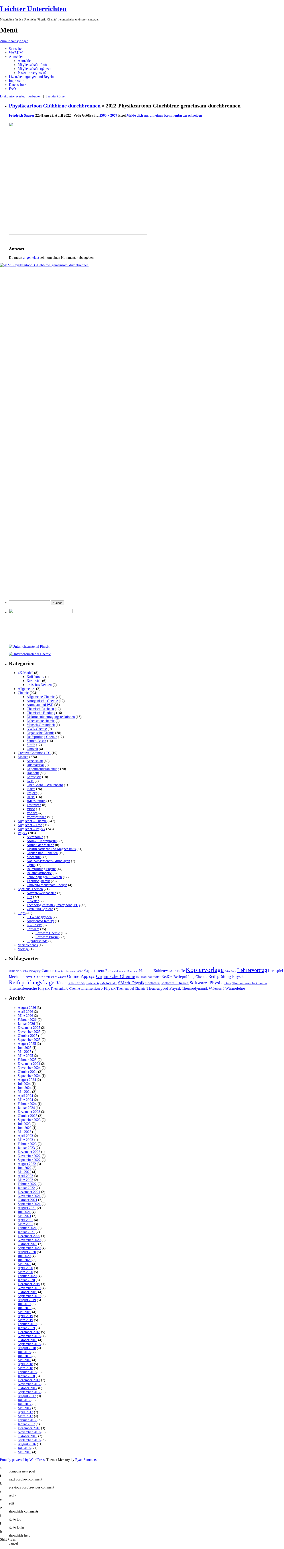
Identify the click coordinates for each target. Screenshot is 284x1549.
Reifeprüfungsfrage (31, 982)
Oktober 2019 (27, 1292)
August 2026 (27, 1007)
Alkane (14, 971)
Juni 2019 (25, 1308)
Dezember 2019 (29, 1284)
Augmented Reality (40, 921)
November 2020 (29, 1240)
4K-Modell (25, 673)
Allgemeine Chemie (41, 697)
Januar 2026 (26, 1023)
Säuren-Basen (36, 741)
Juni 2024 (25, 1088)
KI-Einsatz (34, 925)
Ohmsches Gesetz (55, 977)
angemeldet (31, 257)
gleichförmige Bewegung (125, 971)
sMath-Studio (36, 801)
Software (33, 929)
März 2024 (25, 1100)
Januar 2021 (26, 1232)
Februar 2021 (27, 1228)
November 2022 (29, 1156)
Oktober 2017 (27, 1388)
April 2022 (25, 1176)
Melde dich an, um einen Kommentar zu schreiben (164, 115)
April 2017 (25, 1412)
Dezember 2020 (29, 1236)
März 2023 (25, 1140)
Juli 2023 (24, 1124)
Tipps (22, 913)
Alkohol (24, 971)
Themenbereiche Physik (29, 988)
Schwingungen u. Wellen (44, 877)
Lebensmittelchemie (41, 721)
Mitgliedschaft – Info (32, 65)
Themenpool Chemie (131, 988)
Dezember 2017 (29, 1380)
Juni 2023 (25, 1128)
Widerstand (216, 988)
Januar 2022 (26, 1188)
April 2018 (25, 1364)
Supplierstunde (37, 941)
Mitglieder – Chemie (32, 821)
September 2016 (29, 1440)
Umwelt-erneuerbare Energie (47, 885)
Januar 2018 (26, 1376)
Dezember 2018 (29, 1332)
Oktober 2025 (27, 1035)
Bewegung (35, 971)
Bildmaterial (35, 765)
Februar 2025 (27, 1060)
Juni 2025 (25, 1048)
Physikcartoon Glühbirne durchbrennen (55, 106)
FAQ (12, 89)
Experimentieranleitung (43, 769)
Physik (22, 833)
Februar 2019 (27, 1324)
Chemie (23, 693)
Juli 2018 (24, 1352)
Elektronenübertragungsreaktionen (51, 717)
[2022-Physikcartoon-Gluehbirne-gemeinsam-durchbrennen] (78, 233)
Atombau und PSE (40, 705)
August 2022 (27, 1164)
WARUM (16, 53)
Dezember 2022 (29, 1152)
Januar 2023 (26, 1148)
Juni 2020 (25, 1260)
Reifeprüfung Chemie (42, 737)
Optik (31, 865)
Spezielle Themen (30, 889)
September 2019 (29, 1296)
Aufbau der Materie (40, 845)
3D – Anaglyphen (39, 917)
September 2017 (29, 1392)
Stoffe (31, 745)
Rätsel (31, 797)
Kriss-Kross (230, 971)
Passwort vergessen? (32, 73)
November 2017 (29, 1384)
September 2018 (29, 1344)
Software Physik (47, 937)
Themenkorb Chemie (65, 988)
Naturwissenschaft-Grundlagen (48, 861)
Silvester (33, 901)
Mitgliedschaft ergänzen (34, 69)
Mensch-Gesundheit (41, 725)
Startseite (15, 49)
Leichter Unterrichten (33, 9)
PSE (138, 977)
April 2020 (25, 1268)
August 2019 (27, 1300)
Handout (33, 773)
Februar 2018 (27, 1372)
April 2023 (25, 1136)
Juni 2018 (25, 1356)
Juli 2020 (24, 1256)
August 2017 (27, 1396)
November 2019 (29, 1288)
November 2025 (29, 1031)
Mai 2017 (24, 1408)
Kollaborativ (35, 677)
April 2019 (25, 1316)
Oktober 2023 (27, 1116)
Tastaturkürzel (55, 96)
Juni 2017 (25, 1404)
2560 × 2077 (108, 115)
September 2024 (29, 1076)
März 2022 (25, 1180)
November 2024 (29, 1068)
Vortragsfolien (36, 817)
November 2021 (29, 1196)
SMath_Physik (131, 982)
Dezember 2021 (29, 1192)
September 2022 (29, 1160)
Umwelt (32, 749)
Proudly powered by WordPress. (22, 1460)
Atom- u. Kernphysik (42, 841)
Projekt (32, 793)
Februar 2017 (27, 1420)
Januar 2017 (26, 1424)
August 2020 (27, 1252)
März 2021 (25, 1224)
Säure (227, 983)
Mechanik (34, 857)
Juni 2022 (25, 1168)
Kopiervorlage (205, 969)
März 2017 (25, 1416)
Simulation (76, 983)
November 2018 (29, 1336)
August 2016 (27, 1444)
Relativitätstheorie (39, 873)
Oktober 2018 (27, 1340)
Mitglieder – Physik (31, 829)
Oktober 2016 (27, 1436)
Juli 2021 (24, 1212)
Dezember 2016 (29, 1428)
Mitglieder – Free (30, 825)
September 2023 (29, 1120)
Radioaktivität (150, 977)
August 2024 (27, 1080)
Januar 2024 (26, 1108)
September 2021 (29, 1204)
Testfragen (34, 805)
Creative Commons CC (34, 753)
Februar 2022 (27, 1184)
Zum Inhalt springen (14, 41)
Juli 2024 (24, 1084)
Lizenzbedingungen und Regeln (31, 77)
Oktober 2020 (27, 1244)
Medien (23, 757)
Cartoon (47, 970)
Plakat (31, 789)
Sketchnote (92, 983)
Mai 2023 (24, 1132)
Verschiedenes (28, 945)
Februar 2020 (27, 1276)
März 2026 (25, 1015)
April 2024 (25, 1096)
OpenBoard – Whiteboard (45, 785)
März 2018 (25, 1368)
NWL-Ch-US (34, 977)
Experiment (94, 970)
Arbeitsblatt (35, 761)
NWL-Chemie (37, 729)
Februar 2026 (27, 1019)
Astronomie (35, 837)
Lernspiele (34, 777)
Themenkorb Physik (98, 988)
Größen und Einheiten (42, 853)
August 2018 (27, 1348)
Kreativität (34, 681)
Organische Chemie (40, 733)
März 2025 (25, 1056)
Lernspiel (275, 970)
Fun (29, 897)
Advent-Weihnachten (41, 893)
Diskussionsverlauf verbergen (20, 96)
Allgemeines (26, 689)
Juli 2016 (24, 1448)
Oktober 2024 (27, 1072)
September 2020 (29, 1248)
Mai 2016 (24, 1452)
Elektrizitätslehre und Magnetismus (51, 849)
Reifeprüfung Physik (41, 869)
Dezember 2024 (29, 1064)
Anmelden (16, 57)
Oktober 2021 (27, 1200)
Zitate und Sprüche (40, 909)
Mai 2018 (24, 1360)
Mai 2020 (24, 1264)
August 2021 (27, 1208)
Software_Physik (206, 982)
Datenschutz (17, 85)
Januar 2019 (26, 1328)
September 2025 (29, 1039)
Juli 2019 (24, 1304)
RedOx (167, 976)
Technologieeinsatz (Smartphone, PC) (53, 905)
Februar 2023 (27, 1144)
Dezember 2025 (29, 1027)
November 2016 (29, 1432)
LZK (30, 781)
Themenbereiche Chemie (249, 983)
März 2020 (25, 1272)
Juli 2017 (24, 1400)
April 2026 (25, 1011)
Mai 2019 (24, 1312)
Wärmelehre (235, 988)
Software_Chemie (175, 983)
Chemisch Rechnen (40, 709)
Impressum (16, 81)
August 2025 (27, 1043)
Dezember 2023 (29, 1112)
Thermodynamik (38, 881)
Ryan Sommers (86, 1460)
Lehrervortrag (252, 970)
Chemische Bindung (41, 713)
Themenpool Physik (163, 988)
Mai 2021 (24, 1216)
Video (31, 809)
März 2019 (25, 1320)
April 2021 (25, 1220)
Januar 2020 (26, 1280)
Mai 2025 (24, 1052)
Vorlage (32, 813)
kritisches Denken (39, 685)
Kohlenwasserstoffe (169, 971)
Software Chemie (48, 933)
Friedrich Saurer (21, 115)
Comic (79, 971)
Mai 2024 (24, 1092)
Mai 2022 (24, 1172)
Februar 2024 (27, 1104)
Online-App (77, 976)
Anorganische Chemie (42, 701)
